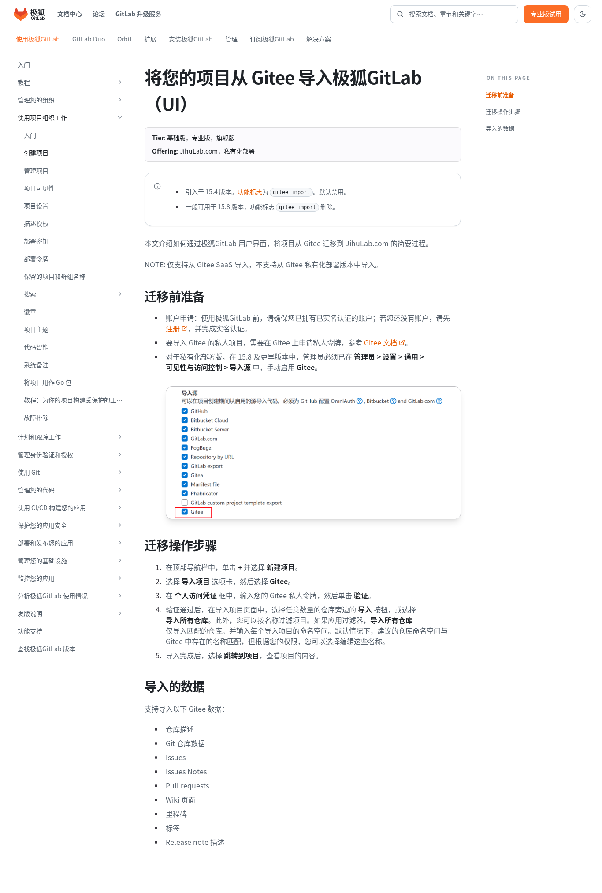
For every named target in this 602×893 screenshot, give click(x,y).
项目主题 (36, 329)
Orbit (124, 38)
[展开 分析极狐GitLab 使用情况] (120, 596)
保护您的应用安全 (42, 525)
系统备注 (36, 364)
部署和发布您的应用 (45, 542)
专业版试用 (546, 13)
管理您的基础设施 (42, 560)
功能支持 (30, 631)
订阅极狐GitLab (272, 38)
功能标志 (250, 191)
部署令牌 (36, 258)
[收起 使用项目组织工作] (120, 117)
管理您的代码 (36, 489)
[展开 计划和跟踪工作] (120, 437)
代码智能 (36, 346)
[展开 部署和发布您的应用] (120, 543)
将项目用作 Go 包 (47, 382)
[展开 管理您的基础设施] (120, 560)
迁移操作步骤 (503, 111)
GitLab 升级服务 (138, 13)
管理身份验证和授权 (45, 454)
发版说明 (30, 613)
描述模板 (36, 223)
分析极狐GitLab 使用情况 (53, 595)
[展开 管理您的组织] (120, 100)
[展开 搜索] (120, 294)
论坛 (99, 13)
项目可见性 (39, 188)
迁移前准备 (500, 94)
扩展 (150, 38)
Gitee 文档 (380, 342)
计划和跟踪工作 (39, 436)
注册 (173, 328)
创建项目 (36, 152)
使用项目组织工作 (42, 117)
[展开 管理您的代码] (120, 490)
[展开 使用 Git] (120, 472)
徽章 (30, 311)
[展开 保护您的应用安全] (120, 525)
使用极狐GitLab (38, 38)
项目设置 (36, 205)
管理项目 (36, 170)
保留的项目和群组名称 (54, 276)
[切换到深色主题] (582, 14)
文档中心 (69, 13)
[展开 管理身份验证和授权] (120, 454)
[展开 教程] (120, 82)
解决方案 (318, 38)
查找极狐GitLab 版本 (46, 648)
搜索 (30, 293)
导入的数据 (500, 128)
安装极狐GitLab (191, 38)
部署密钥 (36, 240)
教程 (24, 82)
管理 (231, 38)
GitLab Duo (88, 38)
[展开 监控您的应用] (120, 578)
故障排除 (36, 417)
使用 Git (29, 472)
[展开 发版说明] (120, 613)
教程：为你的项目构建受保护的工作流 (76, 399)
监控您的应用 (36, 578)
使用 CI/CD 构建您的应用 (52, 507)
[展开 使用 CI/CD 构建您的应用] (120, 507)
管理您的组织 (36, 99)
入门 (24, 64)
